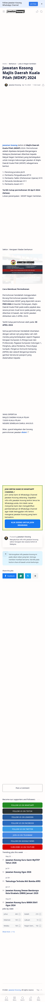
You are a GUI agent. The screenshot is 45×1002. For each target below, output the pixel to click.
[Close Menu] (41, 4)
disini (24, 432)
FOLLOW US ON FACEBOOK (22, 823)
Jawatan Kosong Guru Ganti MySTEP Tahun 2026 (23, 861)
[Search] (41, 11)
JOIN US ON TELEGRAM (22, 835)
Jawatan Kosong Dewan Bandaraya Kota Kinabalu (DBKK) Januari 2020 (22, 892)
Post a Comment (22, 788)
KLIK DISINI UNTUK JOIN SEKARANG (22, 523)
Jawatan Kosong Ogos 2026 (18, 872)
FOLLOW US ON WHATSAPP (22, 805)
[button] (37, 11)
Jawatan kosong (10, 145)
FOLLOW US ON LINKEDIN (22, 817)
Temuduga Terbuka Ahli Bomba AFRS (23, 881)
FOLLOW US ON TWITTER (22, 829)
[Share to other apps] (35, 576)
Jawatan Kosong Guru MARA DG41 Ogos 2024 (22, 904)
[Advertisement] (22, 38)
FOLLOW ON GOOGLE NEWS (22, 841)
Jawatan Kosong (15, 990)
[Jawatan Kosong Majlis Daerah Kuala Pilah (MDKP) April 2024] (22, 269)
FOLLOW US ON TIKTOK (22, 811)
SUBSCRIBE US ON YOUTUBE (22, 847)
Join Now (33, 4)
